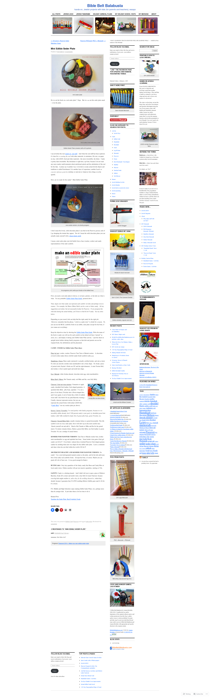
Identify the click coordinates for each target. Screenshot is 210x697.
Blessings (142, 399)
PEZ (156, 432)
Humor (114, 179)
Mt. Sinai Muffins (115, 443)
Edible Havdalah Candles (118, 371)
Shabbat (116, 164)
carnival (141, 401)
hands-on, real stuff (71, 154)
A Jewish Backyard (115, 415)
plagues (141, 434)
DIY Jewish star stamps (118, 347)
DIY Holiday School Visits (125, 14)
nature (141, 429)
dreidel (154, 403)
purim (152, 436)
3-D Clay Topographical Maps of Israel (122, 350)
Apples (152, 394)
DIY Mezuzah (143, 14)
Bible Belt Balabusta (105, 5)
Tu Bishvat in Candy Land (117, 427)
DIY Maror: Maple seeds (118, 334)
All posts (56, 14)
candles (151, 399)
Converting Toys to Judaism (117, 445)
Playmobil (147, 434)
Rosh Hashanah (145, 439)
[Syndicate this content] (140, 457)
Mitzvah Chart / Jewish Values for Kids (91, 657)
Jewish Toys (117, 133)
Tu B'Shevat (117, 176)
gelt (154, 408)
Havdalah (116, 145)
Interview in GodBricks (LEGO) (147, 377)
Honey (157, 415)
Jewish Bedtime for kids (118, 182)
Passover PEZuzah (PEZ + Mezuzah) (93, 41)
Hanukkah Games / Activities (151, 261)
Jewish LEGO (68, 14)
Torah (147, 450)
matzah (155, 422)
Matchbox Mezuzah (148, 234)
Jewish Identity (116, 185)
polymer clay (144, 436)
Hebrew (151, 414)
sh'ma (141, 446)
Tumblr (145, 457)
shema (151, 446)
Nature (113, 196)
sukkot (153, 448)
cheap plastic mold (75, 236)
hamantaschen (145, 410)
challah (146, 401)
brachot (147, 399)
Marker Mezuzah (147, 240)
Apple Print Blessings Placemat (118, 441)
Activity (114, 131)
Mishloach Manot (144, 428)
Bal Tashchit (143, 397)
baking (156, 394)
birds (154, 397)
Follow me (114, 64)
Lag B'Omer (117, 150)
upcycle (150, 452)
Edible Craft (69, 521)
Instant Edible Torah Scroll (88, 684)
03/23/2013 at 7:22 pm (61, 533)
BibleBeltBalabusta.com (116, 630)
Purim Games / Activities (150, 266)
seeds (157, 444)
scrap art (151, 441)
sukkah (148, 448)
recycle (143, 438)
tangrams (142, 451)
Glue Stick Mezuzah (148, 237)
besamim (149, 397)
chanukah (153, 401)
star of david (142, 448)
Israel (115, 147)
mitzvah (152, 427)
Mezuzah (116, 153)
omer (151, 430)
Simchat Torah (117, 170)
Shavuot (116, 167)
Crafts (113, 136)
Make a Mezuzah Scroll (149, 242)
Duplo (141, 406)
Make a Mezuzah (114, 447)
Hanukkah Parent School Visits (118, 411)
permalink (54, 524)
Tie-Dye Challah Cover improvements (122, 378)
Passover (76, 521)
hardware (153, 413)
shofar (156, 446)
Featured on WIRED (148, 381)
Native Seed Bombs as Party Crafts (121, 365)
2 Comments (69, 52)
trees (144, 452)
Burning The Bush (117, 368)
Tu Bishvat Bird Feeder (116, 425)
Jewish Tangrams (83, 14)
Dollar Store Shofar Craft (87, 676)
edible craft (148, 406)
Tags (142, 391)
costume (145, 404)
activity (141, 394)
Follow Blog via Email (119, 47)
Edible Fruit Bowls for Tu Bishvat (119, 421)
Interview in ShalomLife (145, 371)
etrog (140, 408)
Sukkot (116, 173)
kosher (153, 419)
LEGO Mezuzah (147, 226)
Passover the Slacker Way (117, 419)
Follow (55, 671)
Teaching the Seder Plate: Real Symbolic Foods (65, 499)
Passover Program (148, 263)
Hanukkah (116, 142)
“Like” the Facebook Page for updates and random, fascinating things (121, 72)
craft (149, 404)
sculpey (156, 441)
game (144, 408)
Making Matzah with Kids (119, 352)
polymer (153, 434)
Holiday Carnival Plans (102, 14)
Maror (151, 423)
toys (151, 450)
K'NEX (148, 420)
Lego (142, 422)
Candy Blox (55, 405)
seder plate (89, 521)
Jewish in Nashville (115, 417)
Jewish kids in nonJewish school (120, 188)
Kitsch (113, 193)
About (153, 14)
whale (156, 453)
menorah (145, 425)
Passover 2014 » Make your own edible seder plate (73, 543)
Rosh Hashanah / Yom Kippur (122, 162)
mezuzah (153, 425)
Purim (115, 159)
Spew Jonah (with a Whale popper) (90, 660)
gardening (149, 408)
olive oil (147, 430)
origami (142, 432)
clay (140, 404)
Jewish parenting (116, 191)
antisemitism (146, 394)
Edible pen (155, 406)
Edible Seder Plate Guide (74, 298)
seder (142, 443)
